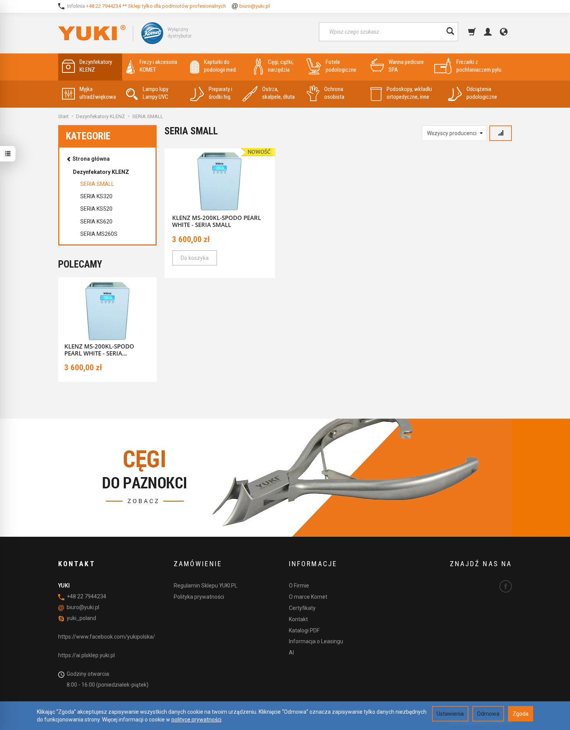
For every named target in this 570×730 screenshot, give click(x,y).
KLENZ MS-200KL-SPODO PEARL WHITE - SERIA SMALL (216, 221)
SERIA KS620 (96, 221)
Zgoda (521, 714)
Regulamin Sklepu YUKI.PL (205, 585)
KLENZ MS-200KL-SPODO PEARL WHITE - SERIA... (99, 349)
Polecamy (80, 264)
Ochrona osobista (334, 93)
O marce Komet (308, 597)
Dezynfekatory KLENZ (95, 65)
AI (291, 652)
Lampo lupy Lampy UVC (155, 93)
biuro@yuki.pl (254, 6)
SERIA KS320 (96, 196)
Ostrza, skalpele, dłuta (278, 93)
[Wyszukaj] (450, 31)
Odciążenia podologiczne (481, 93)
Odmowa (488, 714)
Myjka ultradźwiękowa (97, 93)
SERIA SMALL (97, 184)
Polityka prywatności (199, 597)
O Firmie (299, 585)
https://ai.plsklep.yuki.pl (86, 655)
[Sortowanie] (500, 133)
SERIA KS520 (96, 209)
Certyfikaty (302, 608)
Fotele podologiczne (341, 65)
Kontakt (298, 619)
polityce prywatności (196, 719)
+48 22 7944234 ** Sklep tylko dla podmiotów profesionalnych (156, 6)
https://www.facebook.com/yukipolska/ (106, 637)
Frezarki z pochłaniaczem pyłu (478, 65)
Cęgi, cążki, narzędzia (281, 65)
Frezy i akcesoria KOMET (158, 65)
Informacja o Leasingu (316, 641)
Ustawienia (450, 714)
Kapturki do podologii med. (220, 65)
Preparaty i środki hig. (220, 93)
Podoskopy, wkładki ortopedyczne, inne (409, 93)
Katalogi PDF (304, 630)
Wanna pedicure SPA (406, 65)
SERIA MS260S (98, 234)
